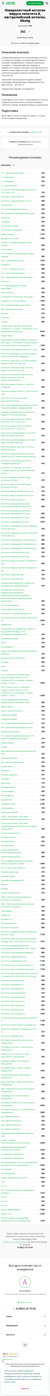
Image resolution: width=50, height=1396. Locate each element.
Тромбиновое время (9, 638)
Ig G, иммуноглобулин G (11, 1125)
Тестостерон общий (9, 226)
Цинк (3, 666)
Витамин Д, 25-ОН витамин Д (14, 301)
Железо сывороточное (10, 893)
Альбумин (5, 770)
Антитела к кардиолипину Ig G (14, 957)
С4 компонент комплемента (12, 1158)
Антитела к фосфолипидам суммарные (17, 952)
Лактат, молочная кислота (12, 711)
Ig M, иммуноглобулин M (11, 1120)
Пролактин (5, 217)
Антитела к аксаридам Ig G (12, 984)
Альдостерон (6, 335)
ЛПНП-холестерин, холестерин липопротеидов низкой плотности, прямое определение (19, 826)
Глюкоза (4, 670)
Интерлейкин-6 (7, 795)
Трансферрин (7, 911)
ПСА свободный (7, 1173)
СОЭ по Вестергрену (9, 605)
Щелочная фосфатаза (10, 731)
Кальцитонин (6, 205)
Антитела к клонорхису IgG (12, 980)
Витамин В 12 (7, 919)
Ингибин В (5, 265)
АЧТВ (3, 642)
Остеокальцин (7, 292)
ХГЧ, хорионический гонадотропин (15, 305)
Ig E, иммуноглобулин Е (11, 1129)
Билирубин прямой (9, 719)
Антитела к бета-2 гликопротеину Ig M (17, 969)
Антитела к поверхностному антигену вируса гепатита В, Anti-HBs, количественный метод (17, 377)
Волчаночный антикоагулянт (13, 658)
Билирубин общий (9, 715)
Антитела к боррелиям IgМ (12, 574)
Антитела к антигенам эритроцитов (16, 613)
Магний (4, 884)
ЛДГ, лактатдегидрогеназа (12, 762)
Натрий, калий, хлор (9, 872)
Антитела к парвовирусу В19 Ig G (15, 522)
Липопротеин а (7, 845)
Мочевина (5, 779)
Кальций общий (8, 876)
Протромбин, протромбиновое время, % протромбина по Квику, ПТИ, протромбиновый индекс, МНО (18, 631)
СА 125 (4, 1186)
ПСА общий (6, 1169)
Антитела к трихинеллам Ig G (13, 997)
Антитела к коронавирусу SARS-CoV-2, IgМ (19, 349)
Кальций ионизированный (12, 880)
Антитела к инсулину (9, 927)
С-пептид (5, 317)
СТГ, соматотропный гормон (13, 273)
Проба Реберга (7, 791)
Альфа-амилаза (7, 743)
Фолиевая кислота (8, 923)
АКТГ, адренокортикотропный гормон (17, 277)
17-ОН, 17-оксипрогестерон (13, 269)
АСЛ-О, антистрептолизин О (13, 868)
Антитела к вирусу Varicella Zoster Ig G (17, 495)
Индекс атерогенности (10, 833)
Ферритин (5, 915)
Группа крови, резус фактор (12, 609)
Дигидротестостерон (10, 238)
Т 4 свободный (7, 181)
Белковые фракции (9, 774)
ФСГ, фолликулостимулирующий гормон (18, 213)
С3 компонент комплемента (12, 1154)
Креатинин (5, 783)
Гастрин (4, 322)
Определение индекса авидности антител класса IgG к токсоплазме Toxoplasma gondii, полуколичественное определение (19, 342)
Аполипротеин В (8, 841)
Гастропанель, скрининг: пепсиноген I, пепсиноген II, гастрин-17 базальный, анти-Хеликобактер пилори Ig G (19, 329)
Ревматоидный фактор (11, 856)
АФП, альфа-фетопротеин (12, 309)
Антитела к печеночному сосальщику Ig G (18, 1025)
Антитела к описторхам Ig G (12, 1005)
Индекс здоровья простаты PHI (14, 1177)
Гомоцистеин (6, 800)
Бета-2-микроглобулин (10, 1209)
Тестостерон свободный (11, 230)
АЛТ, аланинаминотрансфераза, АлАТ (17, 727)
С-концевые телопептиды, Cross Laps (17, 297)
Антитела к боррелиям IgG (12, 579)
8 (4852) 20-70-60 (35, 132)
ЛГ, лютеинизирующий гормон (14, 209)
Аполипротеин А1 (8, 837)
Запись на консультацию (14, 1242)
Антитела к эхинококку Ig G (12, 1009)
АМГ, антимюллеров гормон (12, 260)
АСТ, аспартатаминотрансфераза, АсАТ (17, 723)
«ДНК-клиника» (7, 1359)
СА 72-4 (4, 1205)
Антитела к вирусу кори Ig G (13, 499)
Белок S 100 (6, 1214)
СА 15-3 (4, 1197)
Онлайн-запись (35, 3)
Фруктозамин (6, 706)
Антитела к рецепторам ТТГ (13, 196)
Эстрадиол (5, 221)
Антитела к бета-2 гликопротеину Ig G (17, 965)
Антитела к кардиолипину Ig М (14, 961)
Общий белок (7, 766)
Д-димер (5, 662)
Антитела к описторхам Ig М (13, 1001)
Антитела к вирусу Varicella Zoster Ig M (17, 491)
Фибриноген (6, 624)
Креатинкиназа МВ (9, 758)
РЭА (2, 1182)
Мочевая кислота (8, 787)
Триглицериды (7, 808)
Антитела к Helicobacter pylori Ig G (15, 556)
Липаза (4, 747)
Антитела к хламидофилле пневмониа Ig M (19, 544)
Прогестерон (6, 249)
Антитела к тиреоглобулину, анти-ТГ (16, 201)
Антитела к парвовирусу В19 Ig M (15, 517)
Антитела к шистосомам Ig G (13, 1013)
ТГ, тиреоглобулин (9, 185)
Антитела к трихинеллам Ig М (13, 993)
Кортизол (5, 281)
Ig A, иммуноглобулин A (11, 1116)
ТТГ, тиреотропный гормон (12, 173)
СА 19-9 (4, 1201)
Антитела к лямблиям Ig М (12, 1036)
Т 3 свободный (7, 177)
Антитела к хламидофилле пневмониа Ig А (18, 540)
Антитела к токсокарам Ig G (12, 988)
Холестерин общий (9, 812)
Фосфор (4, 888)
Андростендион (8, 234)
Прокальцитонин (8, 804)
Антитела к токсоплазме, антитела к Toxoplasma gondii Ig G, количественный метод (18, 470)
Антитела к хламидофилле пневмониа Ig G (19, 548)
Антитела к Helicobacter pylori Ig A (15, 552)
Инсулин (4, 313)
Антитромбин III (8, 647)
